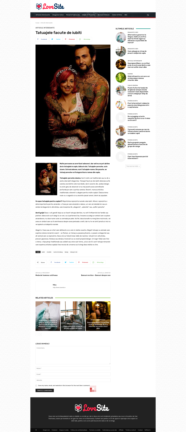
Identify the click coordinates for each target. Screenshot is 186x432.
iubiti (43, 252)
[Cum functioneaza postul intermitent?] (121, 156)
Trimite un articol (131, 430)
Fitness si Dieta (133, 100)
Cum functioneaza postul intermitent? (138, 157)
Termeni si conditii (94, 430)
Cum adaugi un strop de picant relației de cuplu (73, 327)
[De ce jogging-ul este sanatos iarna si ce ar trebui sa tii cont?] (121, 117)
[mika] (44, 286)
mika (54, 285)
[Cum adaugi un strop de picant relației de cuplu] (73, 316)
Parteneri (54, 430)
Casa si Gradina (133, 85)
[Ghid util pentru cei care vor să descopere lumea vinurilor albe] (121, 77)
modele (49, 252)
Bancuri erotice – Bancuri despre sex (95, 275)
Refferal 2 (147, 430)
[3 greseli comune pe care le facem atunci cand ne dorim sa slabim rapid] (121, 130)
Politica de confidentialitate (79, 430)
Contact (140, 430)
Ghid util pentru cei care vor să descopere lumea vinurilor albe (139, 78)
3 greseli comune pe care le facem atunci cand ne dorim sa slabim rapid (139, 131)
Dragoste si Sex (47, 318)
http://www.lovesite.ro (59, 287)
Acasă (37, 23)
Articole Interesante (47, 23)
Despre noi (46, 430)
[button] (147, 14)
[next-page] (40, 334)
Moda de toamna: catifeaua (46, 275)
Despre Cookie (64, 430)
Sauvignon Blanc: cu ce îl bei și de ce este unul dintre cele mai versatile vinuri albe (98, 325)
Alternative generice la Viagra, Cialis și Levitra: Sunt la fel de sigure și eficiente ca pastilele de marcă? (47, 324)
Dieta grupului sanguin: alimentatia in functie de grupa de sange (137, 144)
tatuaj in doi (73, 252)
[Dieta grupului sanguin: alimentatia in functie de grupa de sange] (121, 143)
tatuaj (66, 252)
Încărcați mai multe (132, 166)
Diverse (130, 73)
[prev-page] (37, 334)
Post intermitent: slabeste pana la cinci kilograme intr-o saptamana (139, 105)
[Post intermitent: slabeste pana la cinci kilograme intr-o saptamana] (121, 104)
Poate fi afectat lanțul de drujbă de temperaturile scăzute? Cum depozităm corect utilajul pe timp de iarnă (138, 92)
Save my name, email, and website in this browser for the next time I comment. (64, 385)
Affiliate (121, 430)
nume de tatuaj (58, 252)
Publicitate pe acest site (109, 430)
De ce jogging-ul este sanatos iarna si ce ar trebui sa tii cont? (139, 118)
